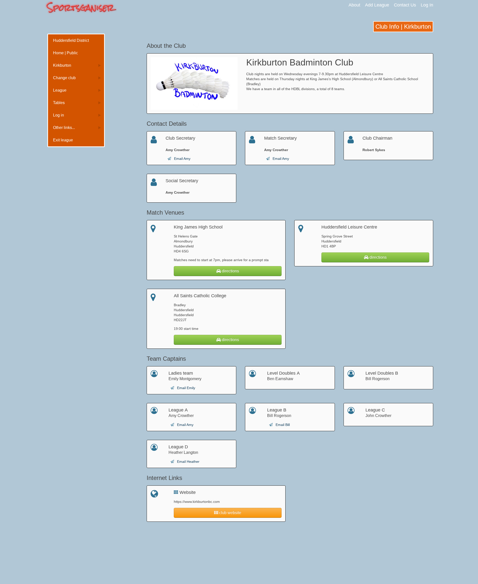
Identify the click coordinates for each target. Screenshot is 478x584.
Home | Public (65, 53)
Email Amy (182, 159)
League (59, 90)
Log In (427, 4)
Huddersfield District (71, 40)
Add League (377, 4)
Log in (58, 115)
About (354, 4)
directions (230, 271)
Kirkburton (62, 65)
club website (229, 513)
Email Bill (283, 425)
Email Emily (186, 388)
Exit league (63, 140)
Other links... (64, 127)
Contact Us (405, 4)
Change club (64, 78)
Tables (59, 103)
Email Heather (188, 462)
